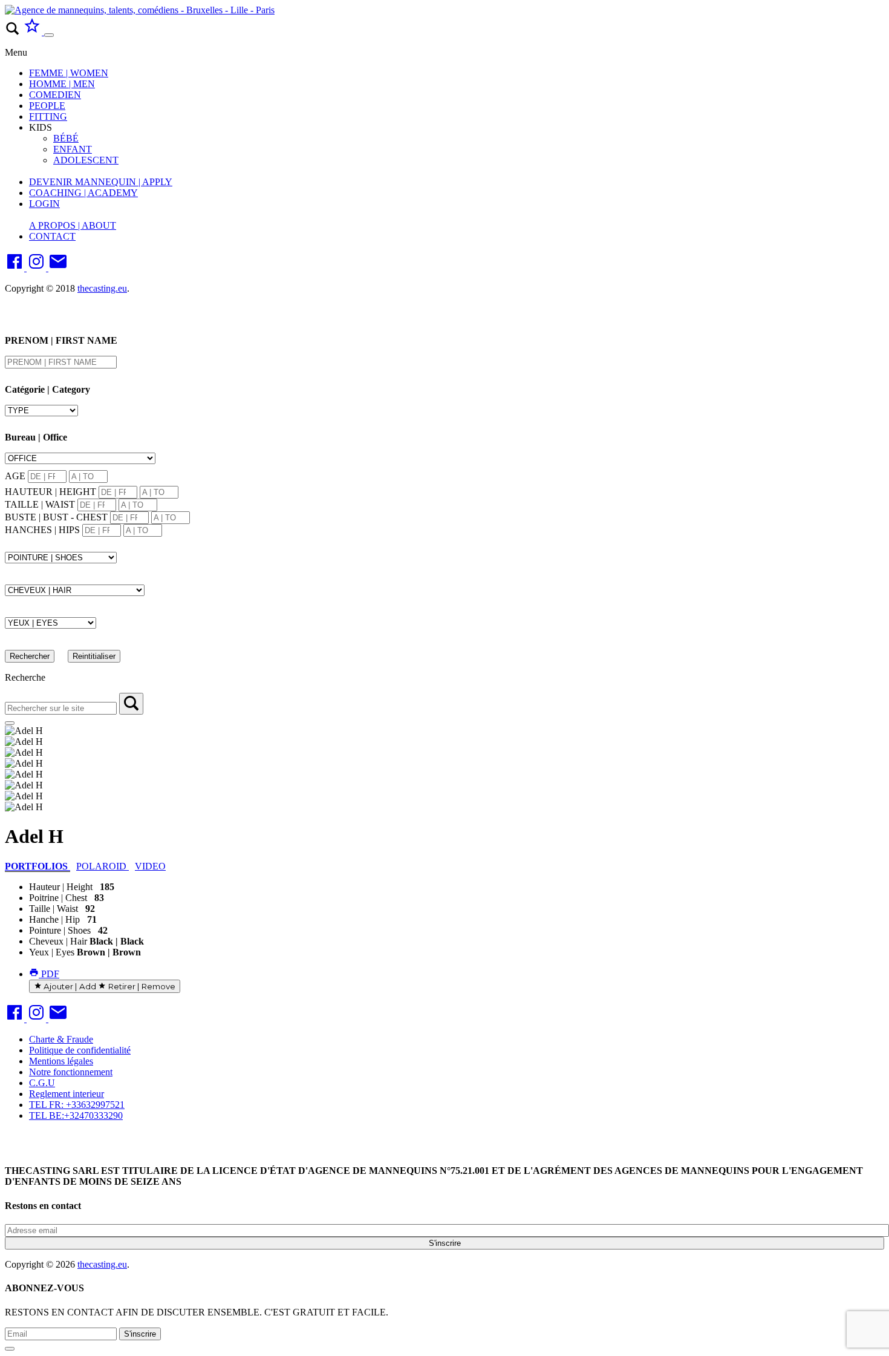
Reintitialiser (94, 656)
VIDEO (150, 866)
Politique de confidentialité (80, 1050)
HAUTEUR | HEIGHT (50, 491)
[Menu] (49, 35)
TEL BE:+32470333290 (76, 1115)
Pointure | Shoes (60, 930)
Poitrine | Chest (58, 898)
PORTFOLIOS (37, 866)
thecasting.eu (102, 288)
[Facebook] (16, 268)
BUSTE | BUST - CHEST (56, 517)
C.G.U (42, 1083)
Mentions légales (61, 1061)
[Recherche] (131, 704)
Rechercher (30, 656)
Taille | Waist (53, 908)
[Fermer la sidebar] (10, 723)
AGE (15, 476)
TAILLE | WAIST (40, 504)
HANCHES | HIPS (42, 530)
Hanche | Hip (54, 919)
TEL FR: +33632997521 (77, 1104)
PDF (49, 974)
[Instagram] (37, 268)
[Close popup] (10, 1349)
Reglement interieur (66, 1094)
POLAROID (102, 866)
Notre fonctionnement (70, 1072)
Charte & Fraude (61, 1039)
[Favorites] (33, 32)
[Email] (58, 268)
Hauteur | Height (61, 887)
